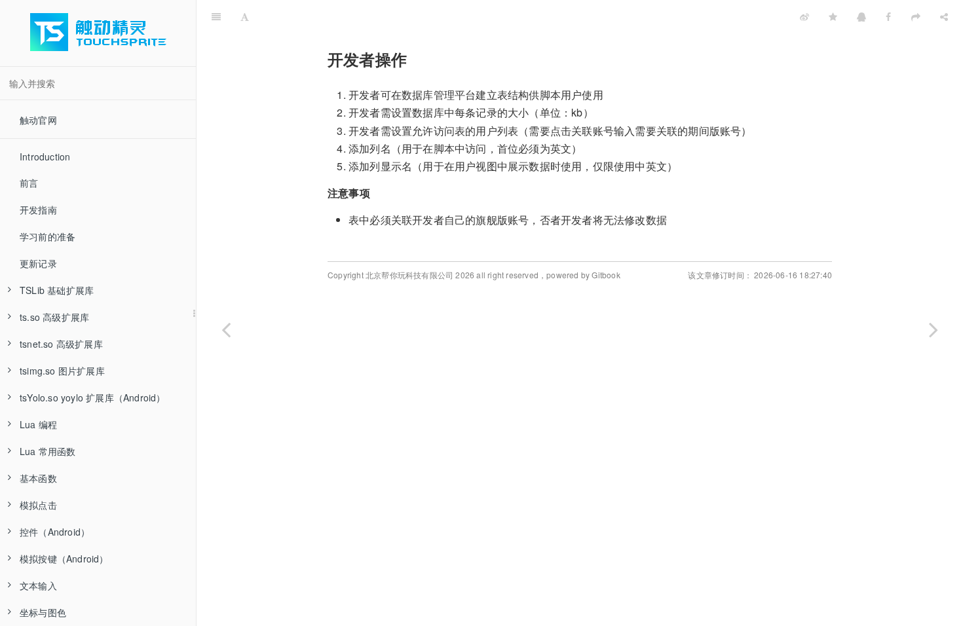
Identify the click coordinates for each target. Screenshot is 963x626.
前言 (29, 182)
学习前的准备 (47, 236)
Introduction (45, 156)
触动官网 (38, 119)
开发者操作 (524, 16)
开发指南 (38, 209)
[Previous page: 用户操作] (226, 329)
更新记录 (38, 263)
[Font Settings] (245, 16)
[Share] (944, 16)
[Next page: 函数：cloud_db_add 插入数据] (933, 329)
